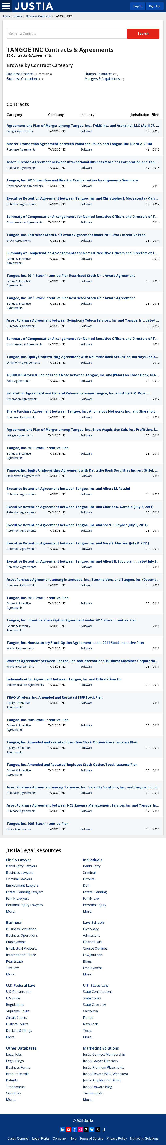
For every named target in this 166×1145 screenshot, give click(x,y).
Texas (87, 1030)
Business (14, 922)
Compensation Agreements (25, 186)
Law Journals (93, 955)
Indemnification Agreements (25, 685)
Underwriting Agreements (23, 362)
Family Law (91, 898)
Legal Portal (41, 1138)
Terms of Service (91, 1138)
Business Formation (21, 929)
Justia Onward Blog (97, 1087)
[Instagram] (80, 1129)
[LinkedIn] (62, 1129)
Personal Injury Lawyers (24, 905)
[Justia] (34, 6)
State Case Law (94, 1004)
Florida (88, 1017)
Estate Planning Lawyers (24, 892)
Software (87, 131)
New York (90, 1024)
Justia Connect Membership (104, 1054)
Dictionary (91, 929)
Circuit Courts (16, 1017)
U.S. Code (13, 998)
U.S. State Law (96, 985)
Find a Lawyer (18, 859)
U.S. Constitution (18, 991)
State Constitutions (97, 991)
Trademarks (15, 1087)
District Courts (17, 1024)
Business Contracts (38, 16)
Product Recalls (17, 1074)
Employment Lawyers (22, 885)
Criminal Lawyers (19, 879)
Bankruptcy (92, 866)
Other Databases (21, 1048)
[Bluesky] (91, 1129)
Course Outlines (95, 948)
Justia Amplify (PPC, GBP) (102, 1080)
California (90, 1011)
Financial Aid (92, 942)
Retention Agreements (21, 204)
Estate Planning (95, 892)
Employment (15, 942)
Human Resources (98, 74)
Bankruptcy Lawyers (21, 866)
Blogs (87, 961)
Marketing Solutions (101, 1048)
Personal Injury (94, 905)
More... (11, 911)
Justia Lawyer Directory (100, 1061)
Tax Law (12, 968)
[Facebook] (74, 1129)
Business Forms (18, 1067)
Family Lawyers (17, 898)
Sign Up (154, 6)
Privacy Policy (116, 1138)
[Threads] (86, 1129)
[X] (97, 1129)
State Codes (92, 998)
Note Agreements (18, 381)
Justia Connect (18, 1138)
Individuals (92, 859)
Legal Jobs (14, 1054)
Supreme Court (17, 1011)
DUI (86, 885)
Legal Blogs (15, 1061)
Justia (6, 16)
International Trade (21, 955)
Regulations (15, 1004)
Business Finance (20, 74)
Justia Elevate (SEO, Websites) (105, 1074)
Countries (13, 1093)
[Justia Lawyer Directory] (103, 1129)
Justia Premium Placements (103, 1067)
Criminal (89, 872)
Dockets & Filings (19, 1030)
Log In (137, 6)
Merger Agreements (20, 131)
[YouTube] (68, 1129)
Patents (12, 1080)
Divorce (89, 879)
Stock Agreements (19, 240)
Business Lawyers (19, 872)
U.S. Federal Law (20, 985)
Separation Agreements (22, 399)
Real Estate (14, 961)
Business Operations (22, 78)
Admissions (91, 935)
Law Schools (94, 922)
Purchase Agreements (21, 149)
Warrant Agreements (20, 648)
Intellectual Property (21, 948)
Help (73, 1138)
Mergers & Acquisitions (102, 78)
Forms (18, 16)
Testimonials (93, 1093)
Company (60, 1138)
